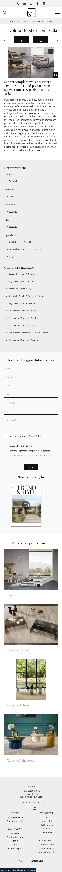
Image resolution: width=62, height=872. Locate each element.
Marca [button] (8, 174)
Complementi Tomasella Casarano (23, 340)
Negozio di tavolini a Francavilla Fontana (26, 296)
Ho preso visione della (25, 436)
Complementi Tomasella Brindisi (22, 310)
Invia (31, 466)
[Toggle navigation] (57, 12)
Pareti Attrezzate (15, 837)
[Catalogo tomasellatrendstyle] (26, 505)
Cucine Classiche (15, 821)
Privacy (4, 870)
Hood (50, 21)
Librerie (15, 833)
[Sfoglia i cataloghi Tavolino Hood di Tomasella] (41, 39)
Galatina (38, 249)
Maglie (12, 256)
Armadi (47, 828)
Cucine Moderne (15, 817)
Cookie (12, 870)
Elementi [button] (9, 189)
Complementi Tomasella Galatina (23, 318)
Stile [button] (7, 219)
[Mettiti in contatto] (25, 3)
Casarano (28, 241)
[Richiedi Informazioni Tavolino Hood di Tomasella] (21, 39)
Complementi (41, 21)
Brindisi (12, 241)
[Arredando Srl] (31, 12)
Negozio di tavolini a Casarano (22, 303)
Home (11, 21)
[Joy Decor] (55, 40)
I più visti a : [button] (11, 235)
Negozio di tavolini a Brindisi (21, 274)
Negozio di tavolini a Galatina (21, 281)
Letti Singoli (47, 824)
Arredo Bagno (15, 848)
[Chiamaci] (18, 3)
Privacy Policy (35, 436)
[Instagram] (44, 3)
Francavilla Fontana (18, 249)
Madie (15, 840)
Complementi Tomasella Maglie (22, 325)
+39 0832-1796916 (33, 797)
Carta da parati (46, 852)
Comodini (47, 821)
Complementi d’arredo (24, 21)
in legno (13, 211)
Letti (47, 817)
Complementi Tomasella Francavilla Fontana (28, 332)
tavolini (12, 196)
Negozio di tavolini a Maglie (20, 288)
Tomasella (13, 181)
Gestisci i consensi (27, 870)
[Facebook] (37, 3)
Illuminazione (47, 844)
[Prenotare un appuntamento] (31, 3)
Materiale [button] (10, 204)
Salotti (15, 844)
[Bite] (7, 40)
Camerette (47, 832)
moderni (13, 226)
